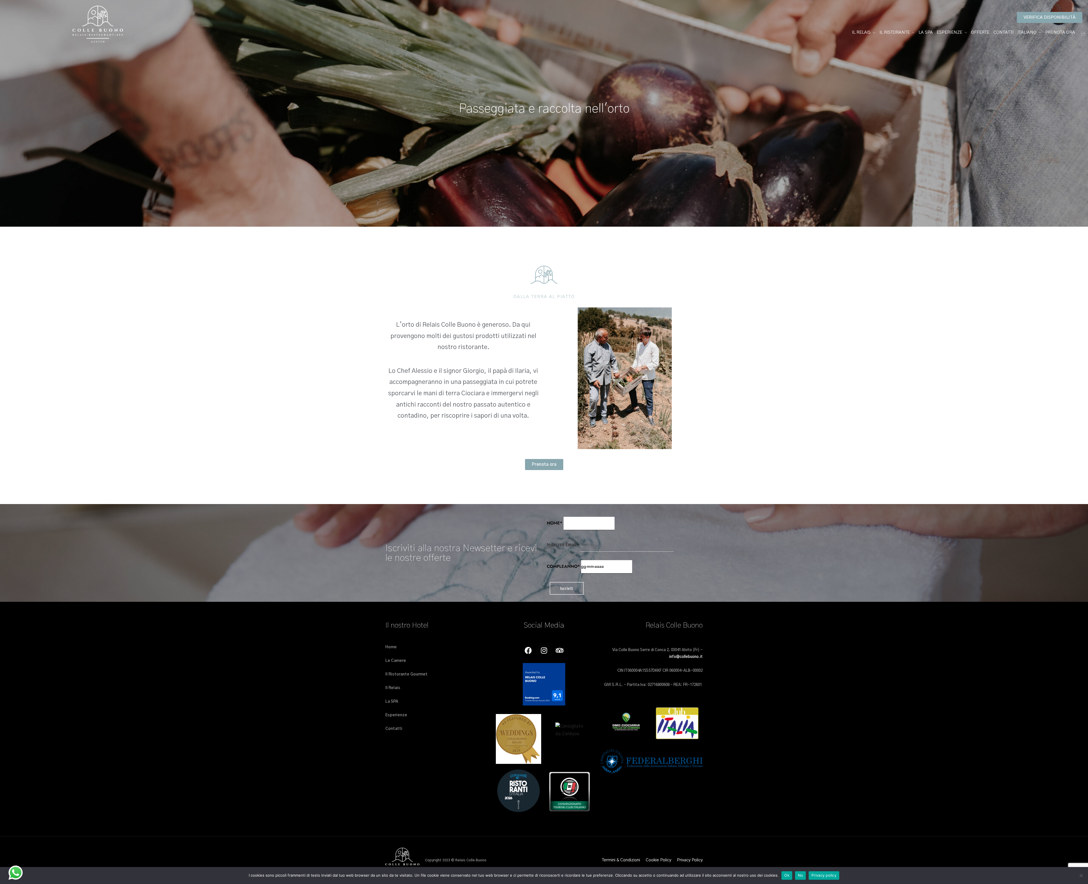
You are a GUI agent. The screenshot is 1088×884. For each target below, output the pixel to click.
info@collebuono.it (686, 657)
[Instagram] (544, 650)
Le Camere (395, 661)
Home (391, 647)
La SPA (926, 32)
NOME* (554, 523)
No (800, 875)
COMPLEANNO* (563, 566)
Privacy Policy (690, 860)
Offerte (980, 32)
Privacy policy (823, 875)
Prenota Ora (1060, 32)
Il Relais (861, 32)
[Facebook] (528, 650)
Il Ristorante (894, 32)
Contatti (1003, 32)
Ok (786, 875)
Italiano (1026, 32)
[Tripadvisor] (559, 650)
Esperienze (949, 32)
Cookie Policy (658, 860)
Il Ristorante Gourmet (406, 674)
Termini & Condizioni (621, 860)
